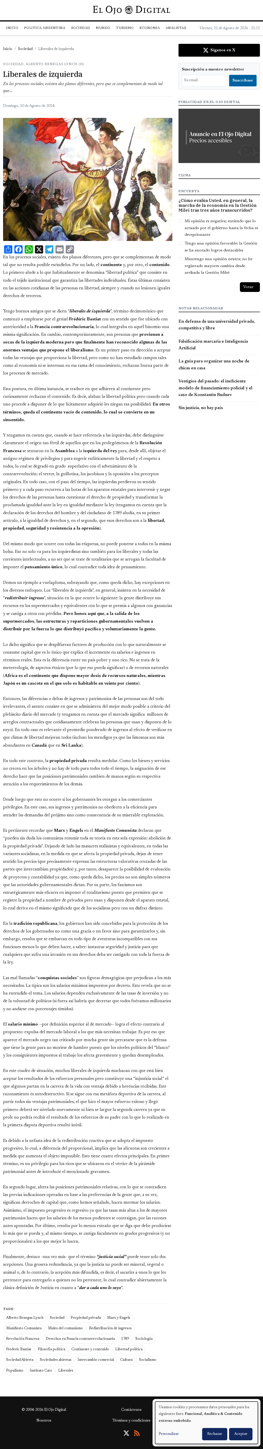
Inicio (12, 28)
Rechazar (214, 1434)
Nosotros (43, 1421)
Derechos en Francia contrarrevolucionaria (80, 1339)
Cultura (126, 1360)
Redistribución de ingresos (110, 1328)
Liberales (65, 1371)
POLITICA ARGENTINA (44, 28)
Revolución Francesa (22, 1339)
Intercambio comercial (96, 1360)
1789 (125, 1339)
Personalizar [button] (169, 1434)
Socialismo (147, 1360)
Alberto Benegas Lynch (24, 1318)
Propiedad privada (86, 1318)
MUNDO (103, 28)
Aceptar (240, 1434)
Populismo (14, 1371)
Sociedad (80, 28)
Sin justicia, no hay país (201, 408)
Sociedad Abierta (19, 1360)
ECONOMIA (149, 28)
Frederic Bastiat (18, 1349)
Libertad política (129, 1349)
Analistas (176, 28)
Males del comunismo (65, 1328)
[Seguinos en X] (126, 1433)
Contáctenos (131, 1410)
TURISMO (125, 28)
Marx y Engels (118, 1318)
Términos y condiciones (131, 1421)
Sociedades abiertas (55, 1360)
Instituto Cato (41, 1371)
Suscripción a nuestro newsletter (213, 69)
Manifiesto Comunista (24, 1328)
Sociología (144, 1339)
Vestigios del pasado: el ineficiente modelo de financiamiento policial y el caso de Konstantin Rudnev (215, 388)
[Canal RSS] (137, 1433)
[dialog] (206, 1423)
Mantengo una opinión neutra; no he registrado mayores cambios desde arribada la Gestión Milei (218, 266)
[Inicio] (131, 10)
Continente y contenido (90, 1349)
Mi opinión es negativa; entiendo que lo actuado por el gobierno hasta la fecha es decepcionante (221, 228)
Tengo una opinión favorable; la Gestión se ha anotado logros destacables (221, 246)
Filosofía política (51, 1349)
